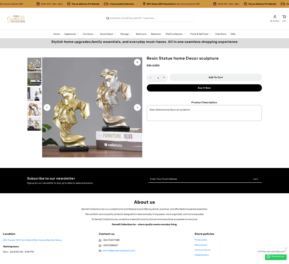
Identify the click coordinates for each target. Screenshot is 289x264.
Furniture (88, 34)
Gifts (233, 34)
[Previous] (47, 107)
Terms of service (202, 249)
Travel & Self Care (199, 34)
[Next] (137, 107)
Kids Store (220, 34)
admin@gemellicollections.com (119, 250)
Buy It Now (204, 87)
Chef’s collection (174, 34)
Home (56, 34)
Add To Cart (216, 77)
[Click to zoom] (137, 62)
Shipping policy (202, 254)
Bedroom (156, 34)
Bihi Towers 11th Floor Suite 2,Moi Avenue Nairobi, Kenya (32, 240)
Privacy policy (201, 239)
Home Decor (106, 34)
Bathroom (141, 34)
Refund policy (201, 245)
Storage (124, 34)
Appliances (70, 34)
